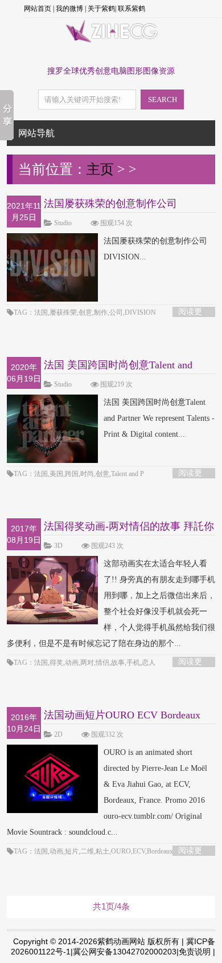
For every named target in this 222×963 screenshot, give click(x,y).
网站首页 (37, 9)
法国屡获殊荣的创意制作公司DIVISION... (155, 249)
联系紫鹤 (131, 9)
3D (58, 546)
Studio (63, 223)
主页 (100, 169)
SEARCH (162, 99)
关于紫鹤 (101, 9)
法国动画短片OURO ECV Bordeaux (122, 715)
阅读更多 (190, 312)
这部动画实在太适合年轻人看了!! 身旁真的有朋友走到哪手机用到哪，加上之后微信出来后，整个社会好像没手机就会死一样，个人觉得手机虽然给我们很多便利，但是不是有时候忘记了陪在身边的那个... (111, 603)
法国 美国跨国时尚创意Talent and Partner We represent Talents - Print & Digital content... (159, 418)
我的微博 (69, 9)
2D (58, 734)
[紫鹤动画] (111, 42)
